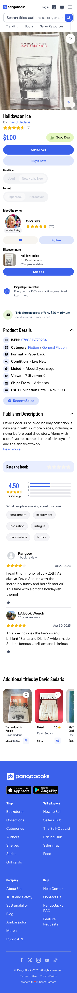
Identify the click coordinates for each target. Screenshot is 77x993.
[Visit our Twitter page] (30, 960)
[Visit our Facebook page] (21, 960)
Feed (47, 854)
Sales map (51, 845)
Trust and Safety (19, 897)
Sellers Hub (52, 820)
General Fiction (54, 347)
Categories (15, 828)
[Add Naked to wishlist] (57, 695)
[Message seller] (20, 240)
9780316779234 (34, 340)
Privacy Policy (48, 976)
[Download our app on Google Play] (45, 790)
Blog (9, 914)
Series (11, 854)
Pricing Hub (52, 837)
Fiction (33, 347)
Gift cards (14, 862)
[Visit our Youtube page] (47, 960)
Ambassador (16, 922)
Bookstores (15, 811)
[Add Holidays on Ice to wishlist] (70, 39)
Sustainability (17, 905)
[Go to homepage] (14, 7)
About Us (13, 889)
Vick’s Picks (33, 221)
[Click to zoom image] (38, 71)
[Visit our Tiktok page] (55, 960)
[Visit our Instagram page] (38, 960)
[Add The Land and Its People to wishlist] (26, 695)
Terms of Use (28, 976)
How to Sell (52, 811)
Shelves (12, 845)
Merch (11, 930)
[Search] (69, 18)
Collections (15, 820)
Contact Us (52, 897)
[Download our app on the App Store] (19, 790)
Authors (12, 837)
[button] (38, 331)
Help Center (53, 889)
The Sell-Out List (56, 828)
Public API (14, 939)
